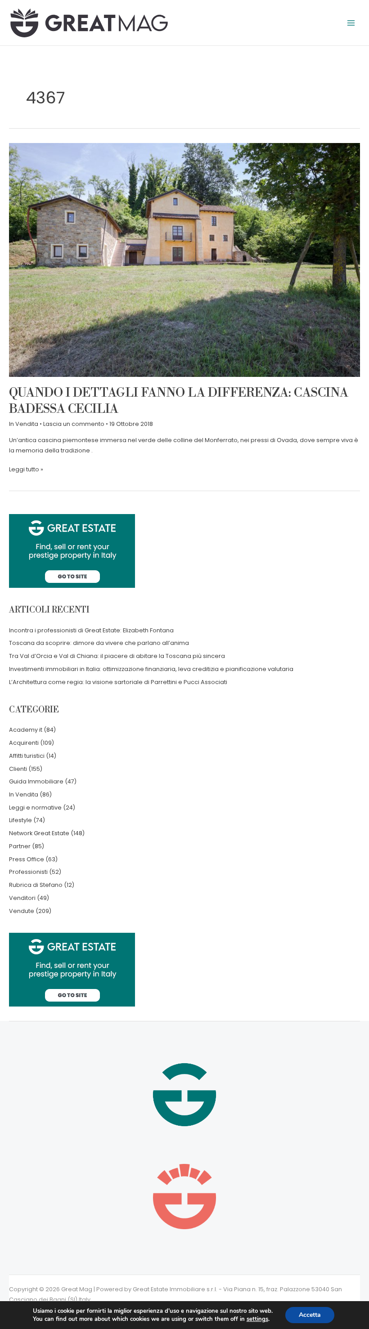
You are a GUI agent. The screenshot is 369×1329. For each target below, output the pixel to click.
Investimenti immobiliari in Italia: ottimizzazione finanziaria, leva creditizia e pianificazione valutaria (151, 669)
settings (257, 1319)
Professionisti (28, 872)
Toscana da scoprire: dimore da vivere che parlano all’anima (99, 643)
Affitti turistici (27, 756)
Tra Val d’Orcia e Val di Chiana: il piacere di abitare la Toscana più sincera (117, 656)
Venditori (22, 898)
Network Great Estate (39, 833)
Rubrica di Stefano (36, 885)
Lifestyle (20, 820)
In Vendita (23, 424)
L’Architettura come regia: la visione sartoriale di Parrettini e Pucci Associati (118, 682)
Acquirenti (24, 743)
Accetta (310, 1315)
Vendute (21, 911)
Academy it (25, 730)
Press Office (26, 859)
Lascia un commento (73, 424)
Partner (20, 846)
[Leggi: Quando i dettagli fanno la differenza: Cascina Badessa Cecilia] (184, 260)
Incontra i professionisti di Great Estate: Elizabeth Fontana (91, 630)
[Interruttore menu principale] (351, 22)
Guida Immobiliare (36, 781)
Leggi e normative (35, 807)
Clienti (18, 769)
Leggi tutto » (26, 469)
